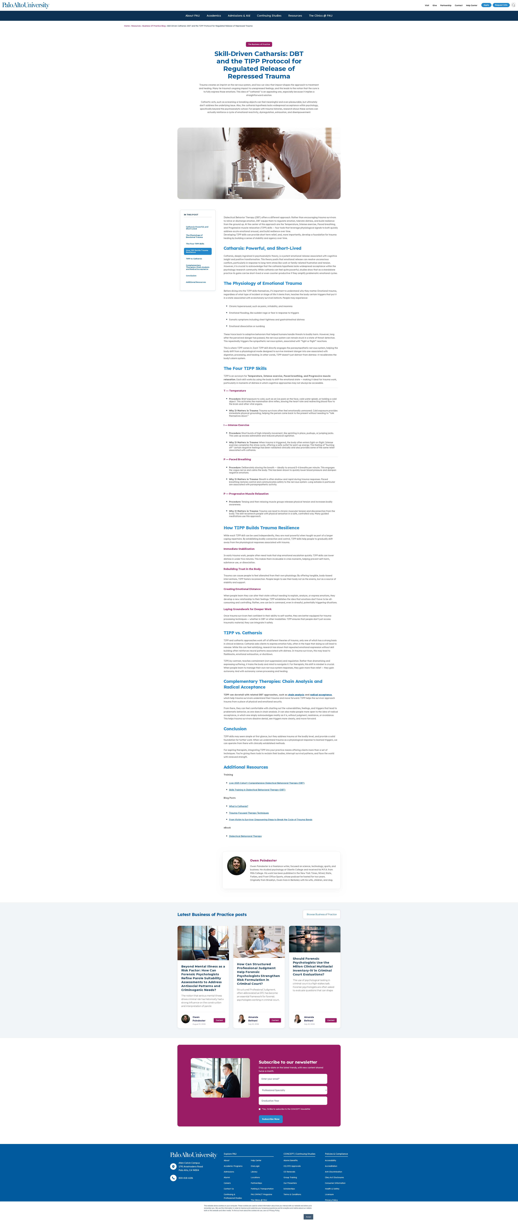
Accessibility (330, 1160)
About (226, 1160)
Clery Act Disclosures (334, 1177)
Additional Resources (196, 282)
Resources (295, 15)
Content (219, 1020)
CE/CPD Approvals (292, 1166)
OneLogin (255, 1166)
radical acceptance (321, 694)
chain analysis (296, 694)
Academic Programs (233, 1166)
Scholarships (289, 1189)
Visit (427, 5)
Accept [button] (308, 1217)
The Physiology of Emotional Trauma (194, 236)
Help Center (471, 5)
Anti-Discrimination (333, 1172)
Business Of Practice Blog (154, 26)
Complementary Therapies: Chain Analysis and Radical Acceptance (197, 267)
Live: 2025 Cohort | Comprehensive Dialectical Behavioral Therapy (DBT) (266, 783)
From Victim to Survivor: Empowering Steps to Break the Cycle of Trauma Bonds (270, 819)
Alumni (227, 1177)
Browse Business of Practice (322, 914)
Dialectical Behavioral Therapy (245, 836)
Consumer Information (335, 1183)
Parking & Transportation (262, 1189)
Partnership (445, 5)
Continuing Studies (269, 15)
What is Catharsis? (238, 806)
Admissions (229, 1172)
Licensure (329, 1194)
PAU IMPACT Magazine (261, 1194)
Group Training (290, 1177)
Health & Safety (332, 1189)
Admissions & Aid (239, 15)
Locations (255, 1177)
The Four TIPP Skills (195, 244)
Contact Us (229, 1189)
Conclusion (191, 276)
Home (127, 26)
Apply (486, 5)
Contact (459, 5)
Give (435, 5)
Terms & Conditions (292, 1194)
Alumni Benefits (291, 1160)
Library (254, 1172)
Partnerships (256, 1183)
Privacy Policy (331, 1200)
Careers (227, 1183)
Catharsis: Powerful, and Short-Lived (197, 228)
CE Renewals (289, 1172)
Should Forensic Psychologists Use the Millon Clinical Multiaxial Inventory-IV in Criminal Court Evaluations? (313, 966)
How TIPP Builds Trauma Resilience (197, 251)
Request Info (501, 5)
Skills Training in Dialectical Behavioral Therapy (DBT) (257, 789)
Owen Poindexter (263, 860)
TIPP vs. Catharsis (194, 259)
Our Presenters (290, 1183)
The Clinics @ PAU (321, 15)
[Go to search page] (513, 5)
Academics (214, 15)
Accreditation (331, 1166)
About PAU (192, 15)
